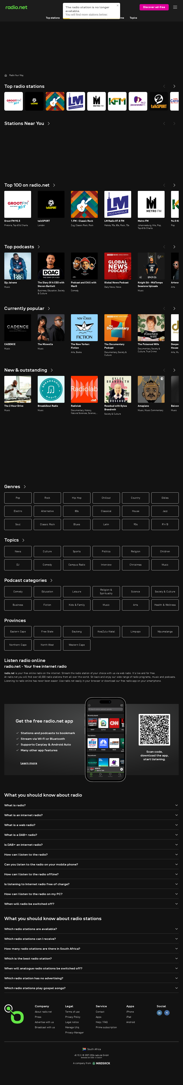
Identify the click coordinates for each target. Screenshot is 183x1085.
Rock (47, 498)
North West (47, 645)
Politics (106, 551)
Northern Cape (18, 645)
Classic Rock (47, 524)
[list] (91, 101)
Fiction (47, 605)
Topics (133, 18)
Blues (76, 524)
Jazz (165, 511)
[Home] (5, 75)
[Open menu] (175, 7)
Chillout (106, 498)
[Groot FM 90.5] (13, 101)
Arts (135, 605)
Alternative (47, 511)
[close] (118, 5)
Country (135, 498)
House (135, 511)
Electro (18, 511)
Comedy (47, 565)
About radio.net (43, 1012)
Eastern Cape (18, 631)
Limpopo (135, 631)
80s (77, 511)
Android (130, 1022)
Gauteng (76, 631)
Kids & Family (77, 605)
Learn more (29, 763)
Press (38, 1017)
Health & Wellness (165, 605)
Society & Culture (165, 591)
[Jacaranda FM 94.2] (138, 101)
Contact (100, 1012)
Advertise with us (44, 1022)
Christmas (136, 565)
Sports (77, 551)
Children (165, 551)
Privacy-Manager (74, 1032)
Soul (17, 524)
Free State (47, 631)
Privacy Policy (72, 1017)
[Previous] (164, 84)
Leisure (76, 591)
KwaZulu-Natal (106, 631)
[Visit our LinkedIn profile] (159, 1013)
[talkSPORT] (34, 101)
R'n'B (165, 524)
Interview (106, 565)
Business (18, 605)
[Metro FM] (96, 101)
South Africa (94, 1049)
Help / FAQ (102, 1022)
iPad (128, 1017)
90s (136, 524)
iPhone (130, 1012)
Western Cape (77, 645)
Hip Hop (76, 498)
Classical (106, 511)
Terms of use (72, 1012)
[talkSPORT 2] (158, 101)
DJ (17, 565)
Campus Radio (76, 565)
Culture (47, 551)
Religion (135, 551)
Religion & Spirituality (106, 592)
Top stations (53, 18)
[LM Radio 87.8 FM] (75, 101)
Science (135, 591)
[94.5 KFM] (117, 101)
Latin (106, 524)
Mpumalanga (165, 631)
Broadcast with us (45, 1027)
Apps (98, 1017)
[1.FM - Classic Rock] (55, 101)
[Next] (174, 84)
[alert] (91, 11)
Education (47, 591)
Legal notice (72, 1022)
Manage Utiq (72, 1027)
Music (165, 565)
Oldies (165, 498)
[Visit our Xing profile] (166, 1013)
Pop (18, 498)
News (18, 551)
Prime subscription (106, 1027)
